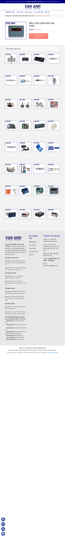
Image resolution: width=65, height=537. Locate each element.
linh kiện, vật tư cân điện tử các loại (23, 16)
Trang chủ (8, 16)
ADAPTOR (25, 154)
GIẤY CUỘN (11, 176)
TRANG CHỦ (10, 12)
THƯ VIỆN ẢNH (38, 12)
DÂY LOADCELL (54, 111)
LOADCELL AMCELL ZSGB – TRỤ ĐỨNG (54, 89)
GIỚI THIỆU (20, 12)
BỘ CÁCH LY (25, 133)
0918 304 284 (39, 35)
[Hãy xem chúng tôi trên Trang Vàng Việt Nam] (2, 529)
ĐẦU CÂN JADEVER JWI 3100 (54, 200)
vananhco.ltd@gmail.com (50, 265)
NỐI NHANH (54, 176)
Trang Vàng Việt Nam (53, 352)
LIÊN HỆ (47, 12)
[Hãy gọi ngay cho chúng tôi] (2, 519)
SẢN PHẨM (28, 12)
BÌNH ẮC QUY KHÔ (39, 133)
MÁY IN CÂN (54, 133)
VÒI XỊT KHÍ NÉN (11, 198)
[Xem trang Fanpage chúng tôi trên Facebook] (2, 534)
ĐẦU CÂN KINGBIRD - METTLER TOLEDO (25, 200)
